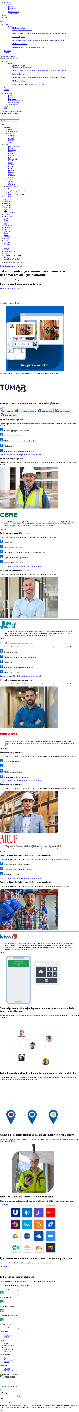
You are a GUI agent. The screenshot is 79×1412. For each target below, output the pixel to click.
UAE (10, 192)
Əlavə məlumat (5, 1266)
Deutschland (12, 150)
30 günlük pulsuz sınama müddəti (11, 266)
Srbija (10, 174)
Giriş (5, 17)
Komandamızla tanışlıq (15, 10)
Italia (9, 157)
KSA (10, 188)
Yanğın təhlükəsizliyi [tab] (10, 415)
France (10, 153)
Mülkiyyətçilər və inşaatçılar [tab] (27, 411)
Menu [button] (13, 56)
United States (12, 131)
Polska (10, 168)
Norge (10, 163)
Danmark (11, 148)
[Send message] (19, 1396)
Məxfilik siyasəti (9, 1360)
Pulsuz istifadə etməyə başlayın (10, 1290)
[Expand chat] (2, 1393)
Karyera (10, 6)
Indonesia (11, 139)
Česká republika (13, 146)
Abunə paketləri (9, 1345)
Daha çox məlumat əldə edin (9, 455)
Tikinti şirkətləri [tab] (8, 411)
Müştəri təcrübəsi (13, 12)
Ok (2, 1411)
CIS (9, 142)
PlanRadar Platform (18, 28)
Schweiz (11, 172)
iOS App (7, 1369)
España (10, 152)
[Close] (22, 1402)
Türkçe (10, 183)
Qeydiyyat (3, 56)
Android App (8, 1370)
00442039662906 (16, 111)
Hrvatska (11, 155)
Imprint (6, 1362)
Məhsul (6, 24)
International (8, 196)
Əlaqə (10, 4)
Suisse (10, 179)
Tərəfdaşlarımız (13, 13)
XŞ (5, 1358)
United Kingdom (13, 185)
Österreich (11, 164)
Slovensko (11, 176)
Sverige (10, 181)
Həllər (10, 26)
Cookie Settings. (67, 1407)
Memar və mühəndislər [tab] (65, 411)
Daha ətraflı (4, 1204)
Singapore (11, 140)
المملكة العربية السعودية (16, 190)
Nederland (11, 161)
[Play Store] (8, 299)
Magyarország (12, 159)
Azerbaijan (11, 137)
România (11, 170)
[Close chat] (6, 1393)
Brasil (10, 129)
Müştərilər (7, 51)
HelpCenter (8, 1351)
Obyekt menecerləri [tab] (47, 411)
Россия (10, 166)
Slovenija (11, 177)
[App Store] (8, 294)
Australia (11, 135)
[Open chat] (2, 1399)
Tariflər (6, 52)
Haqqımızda (8, 2)
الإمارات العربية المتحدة (16, 194)
